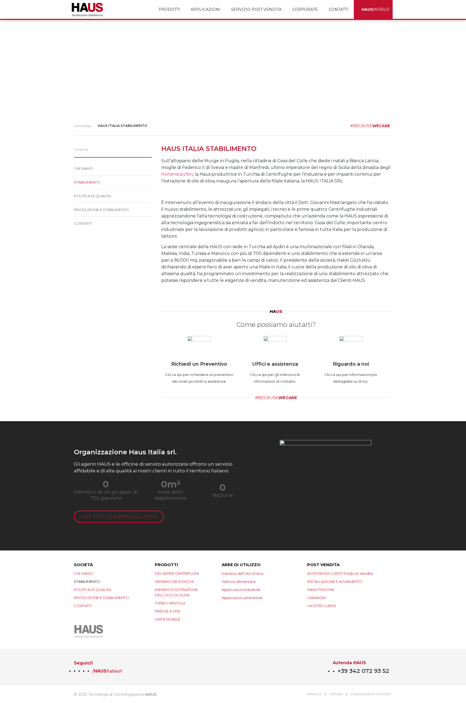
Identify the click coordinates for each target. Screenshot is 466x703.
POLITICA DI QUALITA (92, 196)
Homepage (82, 126)
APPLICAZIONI (205, 9)
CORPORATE (305, 9)
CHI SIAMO (83, 168)
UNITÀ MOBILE (167, 619)
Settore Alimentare (239, 581)
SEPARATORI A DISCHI (174, 581)
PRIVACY (314, 694)
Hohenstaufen (177, 174)
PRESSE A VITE (167, 611)
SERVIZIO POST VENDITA (256, 9)
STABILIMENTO (87, 182)
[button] (96, 149)
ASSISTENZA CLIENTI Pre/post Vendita (340, 573)
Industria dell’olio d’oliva (242, 573)
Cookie (336, 694)
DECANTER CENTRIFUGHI (177, 573)
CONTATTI (338, 9)
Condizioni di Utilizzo (370, 694)
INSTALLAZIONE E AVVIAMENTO (334, 581)
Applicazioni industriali (241, 589)
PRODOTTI (169, 9)
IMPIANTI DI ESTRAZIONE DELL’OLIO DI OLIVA (176, 592)
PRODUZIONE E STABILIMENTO (101, 209)
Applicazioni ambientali (242, 597)
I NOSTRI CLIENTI (321, 606)
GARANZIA (316, 597)
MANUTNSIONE (320, 589)
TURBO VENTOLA (170, 603)
